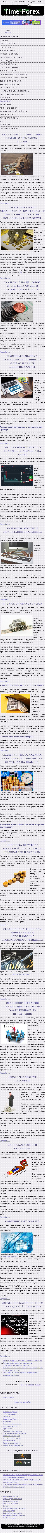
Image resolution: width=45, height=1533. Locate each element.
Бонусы (6, 1506)
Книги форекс (7, 98)
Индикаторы (34, 2)
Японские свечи (8, 108)
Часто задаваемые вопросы (14, 91)
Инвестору (5, 104)
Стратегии (9, 5)
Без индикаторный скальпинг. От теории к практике (22, 1361)
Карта (6, 2)
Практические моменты (12, 94)
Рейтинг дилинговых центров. (14, 1508)
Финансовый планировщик (13, 1445)
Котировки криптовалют (12, 1424)
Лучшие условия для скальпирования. (17, 1363)
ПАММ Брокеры (9, 1518)
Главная (4, 40)
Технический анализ (10, 81)
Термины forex (8, 71)
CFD (20, 272)
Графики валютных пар (12, 1443)
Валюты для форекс (10, 61)
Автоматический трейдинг (13, 111)
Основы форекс (8, 44)
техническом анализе (8, 1256)
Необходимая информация (14, 74)
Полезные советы (9, 54)
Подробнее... (5, 203)
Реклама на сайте (9, 128)
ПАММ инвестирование (12, 57)
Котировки (7, 1421)
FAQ (2, 121)
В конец (38, 1385)
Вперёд (31, 1385)
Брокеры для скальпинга (12, 1499)
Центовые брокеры (10, 1501)
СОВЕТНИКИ (19, 2)
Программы (7, 1429)
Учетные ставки (9, 1440)
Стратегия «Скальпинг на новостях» (16, 1365)
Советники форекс (10, 1412)
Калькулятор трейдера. (12, 1438)
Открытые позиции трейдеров (14, 1433)
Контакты (5, 125)
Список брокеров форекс (12, 1513)
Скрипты (6, 1416)
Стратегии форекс (9, 67)
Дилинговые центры (10, 1496)
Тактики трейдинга (9, 84)
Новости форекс (8, 115)
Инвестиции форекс (10, 1503)
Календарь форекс (10, 1426)
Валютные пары (8, 64)
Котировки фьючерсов (11, 1436)
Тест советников (9, 1414)
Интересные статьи (10, 88)
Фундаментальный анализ (13, 77)
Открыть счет (8, 1397)
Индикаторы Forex (10, 1419)
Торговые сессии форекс (12, 1431)
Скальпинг (5, 101)
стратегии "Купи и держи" (20, 974)
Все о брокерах (9, 1511)
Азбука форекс (7, 47)
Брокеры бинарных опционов (14, 1515)
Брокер (22, 5)
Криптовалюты (7, 50)
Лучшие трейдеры (9, 118)
